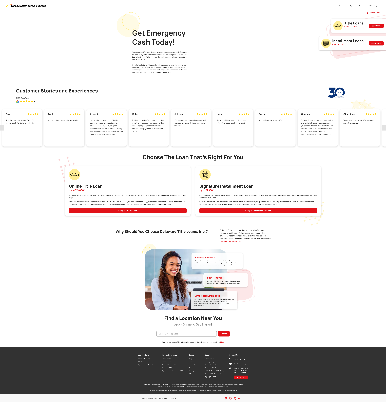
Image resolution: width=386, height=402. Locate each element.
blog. (222, 342)
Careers (191, 368)
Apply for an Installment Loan (258, 210)
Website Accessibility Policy (214, 371)
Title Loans (141, 362)
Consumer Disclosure (212, 368)
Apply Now (375, 26)
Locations (192, 362)
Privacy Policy (209, 362)
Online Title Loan (169, 365)
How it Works (166, 359)
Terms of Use (209, 359)
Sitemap (191, 371)
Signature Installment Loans (147, 365)
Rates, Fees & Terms (212, 365)
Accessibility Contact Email (214, 374)
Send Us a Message (240, 364)
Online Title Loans (144, 359)
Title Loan (167, 368)
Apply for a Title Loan (127, 210)
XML (190, 374)
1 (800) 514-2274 (374, 13)
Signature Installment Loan (172, 371)
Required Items (167, 362)
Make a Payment (194, 365)
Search (224, 333)
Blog (190, 359)
